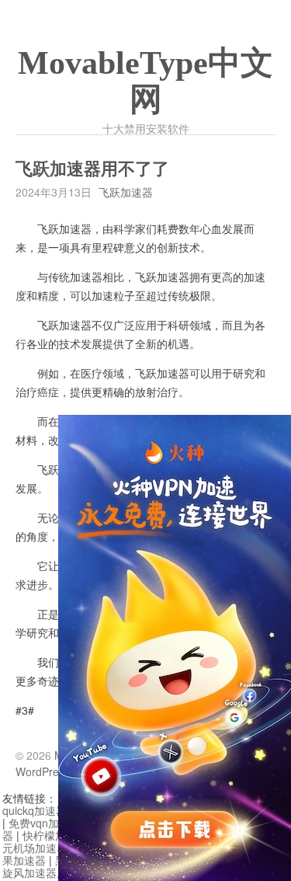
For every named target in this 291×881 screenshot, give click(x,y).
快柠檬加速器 (55, 835)
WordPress (43, 771)
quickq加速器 (34, 810)
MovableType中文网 (145, 81)
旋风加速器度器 (40, 872)
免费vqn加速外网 (50, 823)
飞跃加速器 (126, 192)
